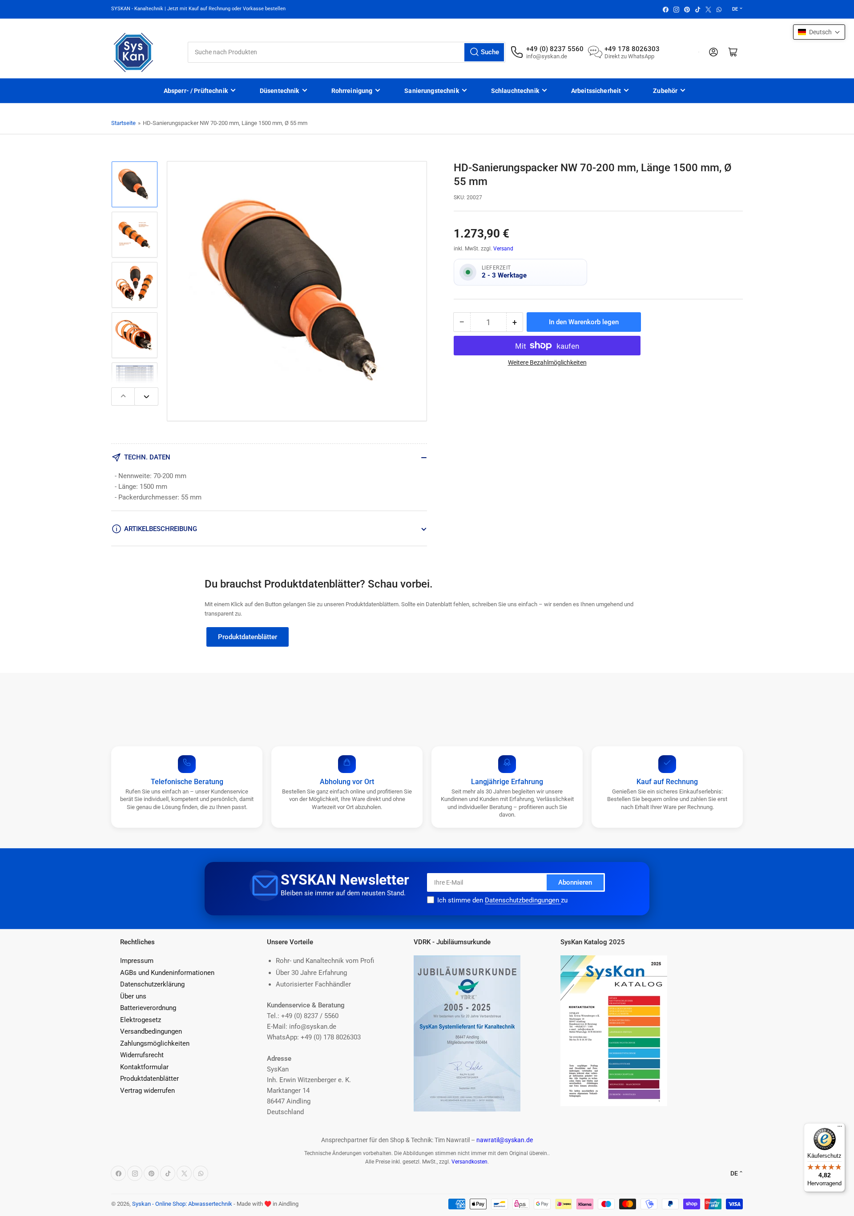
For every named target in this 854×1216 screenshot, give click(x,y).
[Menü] (839, 1128)
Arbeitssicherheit (596, 90)
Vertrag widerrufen (147, 1091)
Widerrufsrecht (142, 1055)
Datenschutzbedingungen (523, 900)
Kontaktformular (144, 1067)
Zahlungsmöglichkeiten (154, 1043)
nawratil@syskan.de (504, 1140)
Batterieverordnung (148, 1008)
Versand (503, 249)
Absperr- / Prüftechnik (196, 90)
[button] (819, 32)
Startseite (123, 123)
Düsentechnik (279, 90)
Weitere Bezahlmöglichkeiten (547, 362)
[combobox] (347, 52)
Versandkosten (469, 1162)
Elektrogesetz (140, 1020)
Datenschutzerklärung (152, 984)
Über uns (133, 996)
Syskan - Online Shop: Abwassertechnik (182, 1203)
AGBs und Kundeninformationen (167, 973)
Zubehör (665, 90)
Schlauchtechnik (515, 90)
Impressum (136, 961)
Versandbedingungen (151, 1031)
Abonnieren (575, 882)
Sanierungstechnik (431, 90)
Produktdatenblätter (247, 637)
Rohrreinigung (352, 90)
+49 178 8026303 (632, 49)
